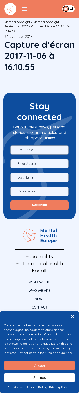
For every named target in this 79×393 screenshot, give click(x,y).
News (39, 299)
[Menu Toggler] (24, 9)
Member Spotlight (17, 22)
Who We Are (39, 290)
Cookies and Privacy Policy (27, 387)
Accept (39, 365)
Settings (39, 377)
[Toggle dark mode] (68, 8)
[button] (72, 316)
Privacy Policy (59, 387)
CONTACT (39, 307)
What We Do (39, 282)
